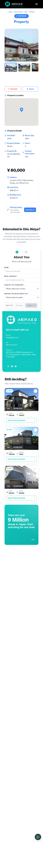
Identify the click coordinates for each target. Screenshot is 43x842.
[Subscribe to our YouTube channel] (15, 366)
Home (10, 12)
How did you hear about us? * (16, 294)
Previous (19, 305)
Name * (7, 267)
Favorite (14, 89)
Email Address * (10, 276)
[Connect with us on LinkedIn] (12, 366)
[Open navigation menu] (36, 4)
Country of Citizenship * (14, 285)
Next (29, 305)
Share (31, 89)
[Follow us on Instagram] (8, 366)
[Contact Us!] (38, 837)
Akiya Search (18, 12)
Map (26, 12)
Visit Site (29, 210)
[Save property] (35, 391)
